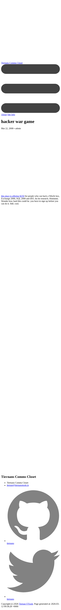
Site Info (11, 114)
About (4, 114)
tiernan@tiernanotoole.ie (18, 485)
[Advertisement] (30, 31)
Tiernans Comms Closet (12, 63)
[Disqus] (30, 303)
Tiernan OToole (26, 604)
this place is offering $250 (12, 196)
